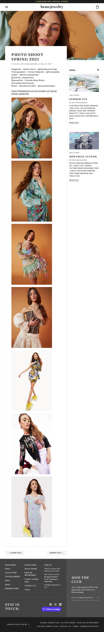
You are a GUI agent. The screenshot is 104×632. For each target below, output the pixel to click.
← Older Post (15, 553)
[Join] (97, 597)
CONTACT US (30, 586)
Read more (74, 122)
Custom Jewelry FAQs (47, 626)
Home (7, 569)
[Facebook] (50, 604)
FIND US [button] (48, 565)
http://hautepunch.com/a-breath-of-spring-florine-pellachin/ (34, 92)
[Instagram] (55, 604)
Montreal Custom (83, 156)
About (7, 584)
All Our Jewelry (31, 569)
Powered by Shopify (89, 626)
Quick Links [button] (30, 565)
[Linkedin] (60, 604)
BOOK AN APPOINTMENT (30, 574)
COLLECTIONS (11, 573)
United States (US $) (17, 624)
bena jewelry (48, 623)
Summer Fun (78, 99)
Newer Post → (57, 553)
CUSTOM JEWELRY (12, 576)
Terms (27, 589)
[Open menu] (9, 7)
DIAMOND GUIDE (12, 588)
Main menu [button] (10, 565)
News (7, 580)
